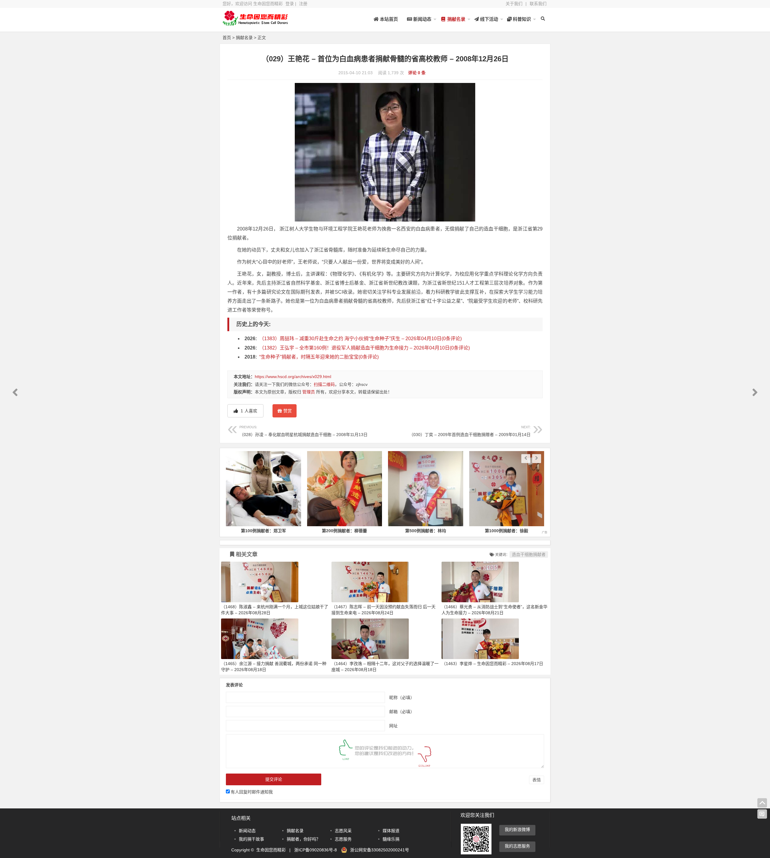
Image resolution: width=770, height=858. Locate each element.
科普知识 (521, 19)
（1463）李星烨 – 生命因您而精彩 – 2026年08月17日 (492, 663)
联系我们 (538, 3)
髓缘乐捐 (391, 839)
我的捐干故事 (251, 839)
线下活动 (488, 19)
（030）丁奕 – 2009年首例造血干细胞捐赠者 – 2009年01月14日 (470, 431)
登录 (289, 3)
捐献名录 (455, 19)
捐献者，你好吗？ (303, 839)
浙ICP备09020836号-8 (315, 849)
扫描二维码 (324, 384)
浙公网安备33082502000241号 (379, 849)
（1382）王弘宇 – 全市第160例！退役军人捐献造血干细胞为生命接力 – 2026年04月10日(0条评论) (364, 347)
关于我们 (514, 3)
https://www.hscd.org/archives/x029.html (293, 376)
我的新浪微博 (517, 829)
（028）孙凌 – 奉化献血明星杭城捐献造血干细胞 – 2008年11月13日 (303, 431)
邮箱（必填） (401, 711)
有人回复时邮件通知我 (252, 791)
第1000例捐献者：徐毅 (506, 530)
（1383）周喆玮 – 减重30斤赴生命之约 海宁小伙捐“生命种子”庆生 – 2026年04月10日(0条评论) (360, 338)
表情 (536, 779)
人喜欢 (248, 410)
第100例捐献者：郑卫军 (263, 530)
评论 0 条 (417, 72)
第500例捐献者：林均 (425, 530)
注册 (303, 3)
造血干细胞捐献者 (529, 554)
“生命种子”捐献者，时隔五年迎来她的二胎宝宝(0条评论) (319, 356)
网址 (393, 725)
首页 (227, 37)
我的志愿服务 (517, 846)
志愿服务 (343, 839)
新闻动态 (421, 19)
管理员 (308, 391)
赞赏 (287, 410)
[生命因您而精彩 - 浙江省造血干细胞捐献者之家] (256, 23)
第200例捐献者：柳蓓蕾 (344, 530)
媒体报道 (391, 830)
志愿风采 (343, 830)
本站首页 (388, 19)
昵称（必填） (401, 697)
